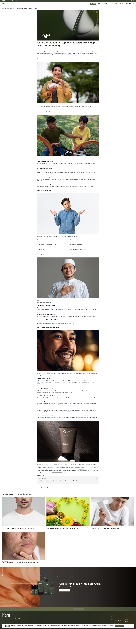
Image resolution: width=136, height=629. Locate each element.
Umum (13, 8)
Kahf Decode (93, 3)
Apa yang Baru (8, 8)
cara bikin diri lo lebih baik (57, 472)
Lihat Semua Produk (64, 590)
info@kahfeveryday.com (117, 620)
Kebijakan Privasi (6, 626)
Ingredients (128, 3)
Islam (44, 300)
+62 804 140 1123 (116, 617)
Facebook (126, 619)
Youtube (126, 621)
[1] (96, 107)
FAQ (15, 616)
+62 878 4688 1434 (116, 623)
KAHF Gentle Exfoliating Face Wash (74, 464)
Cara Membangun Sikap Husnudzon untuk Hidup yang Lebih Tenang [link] (26, 8)
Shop (99, 3)
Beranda (3, 8)
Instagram (126, 615)
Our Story (106, 3)
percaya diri (70, 309)
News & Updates (113, 3)
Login (129, 0)
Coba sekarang (18, 0)
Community (121, 3)
